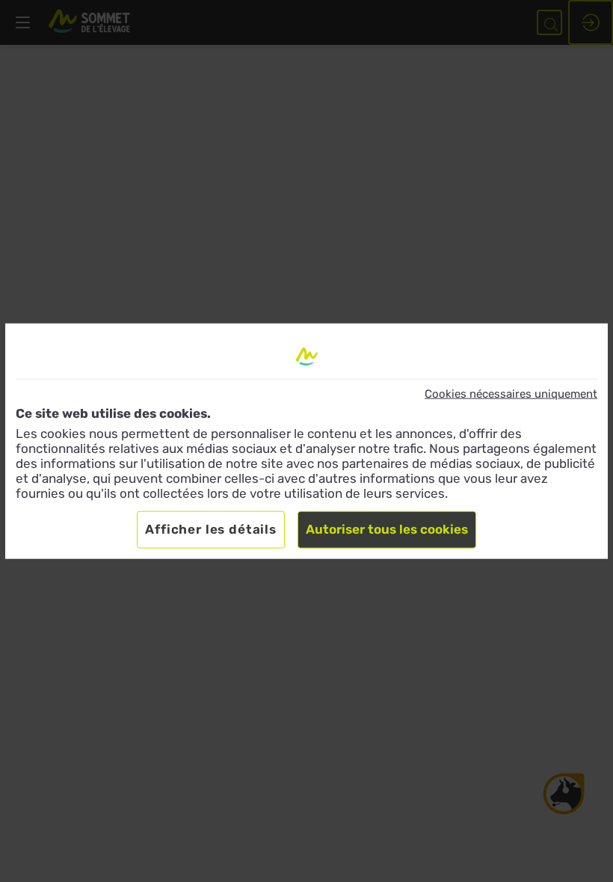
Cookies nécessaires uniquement (511, 394)
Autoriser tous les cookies (387, 529)
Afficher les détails (211, 529)
